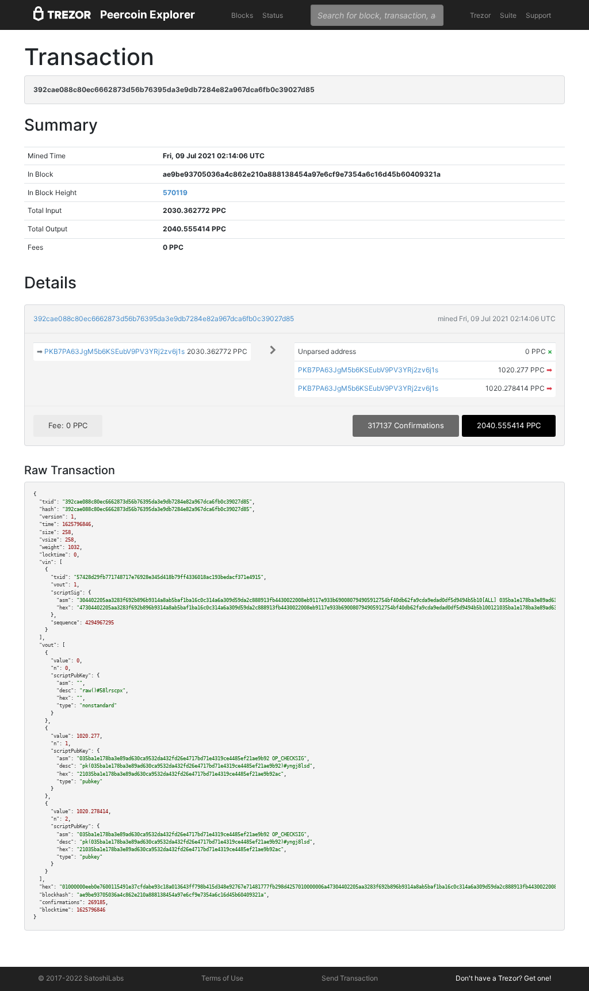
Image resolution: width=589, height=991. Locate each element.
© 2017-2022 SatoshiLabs (81, 978)
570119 (175, 192)
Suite (508, 15)
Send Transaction (350, 978)
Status (272, 15)
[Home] (62, 15)
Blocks (242, 15)
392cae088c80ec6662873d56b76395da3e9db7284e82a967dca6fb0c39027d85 (163, 318)
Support (538, 15)
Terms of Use (222, 978)
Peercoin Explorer (147, 14)
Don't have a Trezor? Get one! (503, 978)
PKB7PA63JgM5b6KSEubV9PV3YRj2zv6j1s (114, 351)
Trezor (480, 15)
